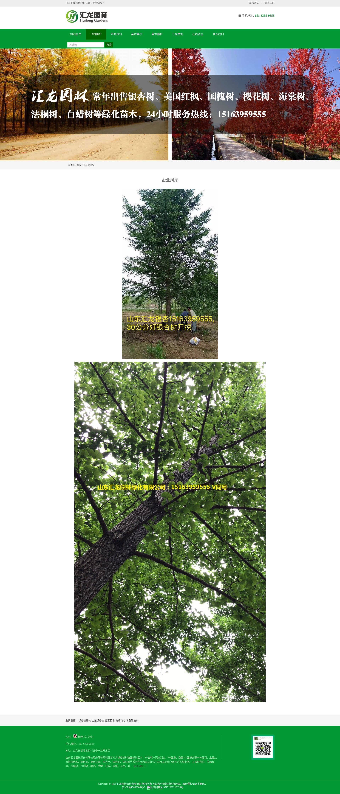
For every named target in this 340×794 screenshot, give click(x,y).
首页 (70, 165)
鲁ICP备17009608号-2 (133, 787)
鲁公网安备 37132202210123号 (166, 787)
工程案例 (177, 34)
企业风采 (89, 165)
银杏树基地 (85, 720)
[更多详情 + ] (139, 766)
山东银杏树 (98, 720)
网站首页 (75, 34)
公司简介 (96, 34)
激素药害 (110, 720)
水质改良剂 (132, 720)
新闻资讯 (116, 34)
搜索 (109, 44)
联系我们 (269, 3)
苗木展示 (136, 34)
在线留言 (254, 3)
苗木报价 (157, 34)
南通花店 (120, 720)
